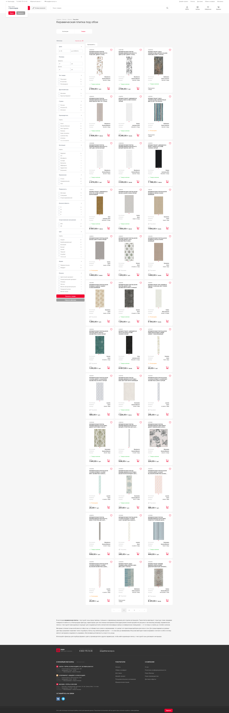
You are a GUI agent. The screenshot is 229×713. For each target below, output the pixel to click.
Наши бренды (149, 673)
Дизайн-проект (120, 676)
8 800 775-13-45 (85, 651)
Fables (167, 309)
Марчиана (166, 449)
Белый (62, 247)
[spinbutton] (64, 51)
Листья (63, 284)
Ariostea (63, 138)
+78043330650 (67, 680)
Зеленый (63, 256)
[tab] (81, 46)
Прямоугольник (65, 265)
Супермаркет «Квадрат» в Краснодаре (72, 675)
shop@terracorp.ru (107, 651)
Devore (138, 263)
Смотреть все (80, 662)
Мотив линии (64, 291)
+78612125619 (67, 672)
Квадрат (63, 267)
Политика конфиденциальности (155, 670)
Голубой (63, 254)
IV (61, 209)
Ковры (167, 589)
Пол (62, 183)
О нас (147, 667)
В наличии (64, 81)
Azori (62, 123)
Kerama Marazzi (65, 126)
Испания (63, 110)
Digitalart (63, 153)
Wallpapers (64, 165)
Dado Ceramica (65, 133)
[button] (187, 8)
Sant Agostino (65, 128)
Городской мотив (65, 289)
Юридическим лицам (122, 682)
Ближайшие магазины (65, 662)
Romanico (63, 163)
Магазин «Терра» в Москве (68, 684)
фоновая (63, 93)
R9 (61, 226)
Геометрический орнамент (68, 279)
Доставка (118, 673)
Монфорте (64, 158)
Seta (109, 216)
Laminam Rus (64, 135)
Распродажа (64, 84)
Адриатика (64, 168)
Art (61, 155)
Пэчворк (63, 282)
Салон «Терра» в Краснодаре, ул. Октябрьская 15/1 (76, 666)
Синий (62, 249)
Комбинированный (66, 242)
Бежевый (63, 244)
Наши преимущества (152, 676)
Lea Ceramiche (65, 140)
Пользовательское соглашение (125, 679)
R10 (62, 223)
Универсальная (65, 181)
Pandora (167, 356)
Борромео (64, 170)
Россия (63, 105)
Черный (63, 252)
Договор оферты (150, 679)
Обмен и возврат (121, 670)
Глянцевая (64, 195)
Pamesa (63, 130)
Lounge (63, 160)
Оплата (117, 667)
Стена (62, 178)
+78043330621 (67, 689)
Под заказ (63, 79)
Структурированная (66, 197)
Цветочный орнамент (67, 277)
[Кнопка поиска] (167, 8)
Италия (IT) (64, 107)
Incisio (138, 215)
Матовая (63, 193)
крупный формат (65, 95)
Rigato (138, 123)
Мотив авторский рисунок (68, 286)
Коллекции (65, 31)
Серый (62, 239)
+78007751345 (76, 672)
